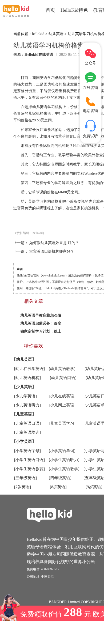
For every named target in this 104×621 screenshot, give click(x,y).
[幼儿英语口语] (63, 378)
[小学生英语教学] (64, 469)
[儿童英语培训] (27, 432)
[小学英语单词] (62, 451)
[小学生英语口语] (29, 460)
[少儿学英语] (25, 396)
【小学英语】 (24, 441)
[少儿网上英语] (62, 405)
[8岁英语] (58, 487)
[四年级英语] (60, 478)
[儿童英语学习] (62, 423)
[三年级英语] (25, 478)
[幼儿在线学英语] (29, 369)
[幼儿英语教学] (62, 369)
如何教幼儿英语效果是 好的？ (54, 243)
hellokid (38, 34)
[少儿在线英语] (62, 396)
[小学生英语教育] (29, 469)
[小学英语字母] (27, 451)
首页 (50, 10)
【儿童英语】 (24, 414)
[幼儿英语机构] (27, 378)
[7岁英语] (22, 487)
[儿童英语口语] (27, 423)
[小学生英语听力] (64, 460)
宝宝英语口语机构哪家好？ (51, 251)
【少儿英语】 (24, 387)
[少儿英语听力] (27, 405)
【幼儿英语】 (24, 359)
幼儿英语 (56, 34)
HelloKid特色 (74, 10)
